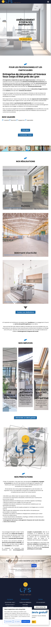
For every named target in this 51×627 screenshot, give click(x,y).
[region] (17, 615)
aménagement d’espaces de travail (28, 520)
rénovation (41, 520)
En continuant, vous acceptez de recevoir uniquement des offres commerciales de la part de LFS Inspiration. (26, 570)
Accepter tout (25, 621)
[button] (48, 2)
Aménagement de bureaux (10, 520)
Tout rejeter (17, 621)
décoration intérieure (10, 521)
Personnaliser (8, 621)
